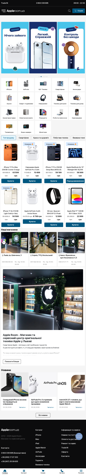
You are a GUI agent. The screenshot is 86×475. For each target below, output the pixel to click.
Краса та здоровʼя (41, 138)
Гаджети (39, 460)
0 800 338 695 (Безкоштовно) (13, 453)
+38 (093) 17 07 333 (9, 457)
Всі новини (43, 415)
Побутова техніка (60, 138)
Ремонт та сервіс (68, 443)
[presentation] (4, 242)
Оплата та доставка (69, 439)
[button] (39, 76)
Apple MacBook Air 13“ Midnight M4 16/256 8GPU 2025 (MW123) (75, 169)
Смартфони (24, 138)
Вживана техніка (42, 465)
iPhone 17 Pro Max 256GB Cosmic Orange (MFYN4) (11, 169)
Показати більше (12, 362)
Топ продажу (8, 138)
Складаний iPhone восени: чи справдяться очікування (15, 402)
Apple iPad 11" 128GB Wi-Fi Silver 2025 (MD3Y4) (75, 213)
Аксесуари (40, 456)
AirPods (38, 452)
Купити (11, 181)
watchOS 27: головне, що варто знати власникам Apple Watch (70, 402)
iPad (37, 443)
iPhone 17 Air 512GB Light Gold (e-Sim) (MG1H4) (10, 213)
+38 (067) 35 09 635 (9, 461)
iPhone (38, 435)
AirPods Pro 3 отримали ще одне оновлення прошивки (41, 402)
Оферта (64, 452)
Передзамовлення (75, 181)
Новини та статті (68, 435)
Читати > (22, 407)
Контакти (65, 456)
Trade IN (4, 3)
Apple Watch (40, 448)
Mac (37, 439)
